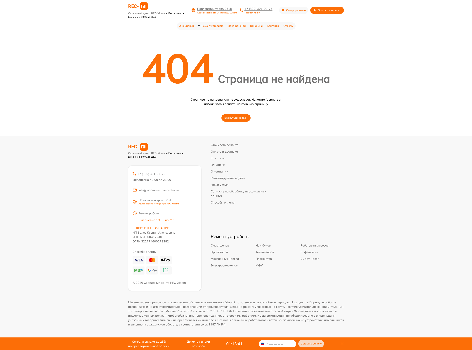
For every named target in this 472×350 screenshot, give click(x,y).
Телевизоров (265, 252)
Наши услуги (220, 185)
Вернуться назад (235, 117)
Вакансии (256, 25)
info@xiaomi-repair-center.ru (158, 190)
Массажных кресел (225, 259)
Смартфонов (220, 245)
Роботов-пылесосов (315, 245)
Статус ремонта (296, 10)
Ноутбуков (263, 245)
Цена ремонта (237, 25)
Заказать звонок (328, 10)
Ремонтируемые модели (228, 178)
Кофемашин (309, 252)
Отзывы (288, 25)
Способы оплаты (223, 202)
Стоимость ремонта (225, 145)
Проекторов (219, 252)
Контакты (273, 25)
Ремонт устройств (212, 25)
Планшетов (264, 259)
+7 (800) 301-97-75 (258, 9)
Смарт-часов (310, 259)
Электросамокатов (224, 265)
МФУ (259, 265)
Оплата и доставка (224, 151)
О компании (186, 25)
